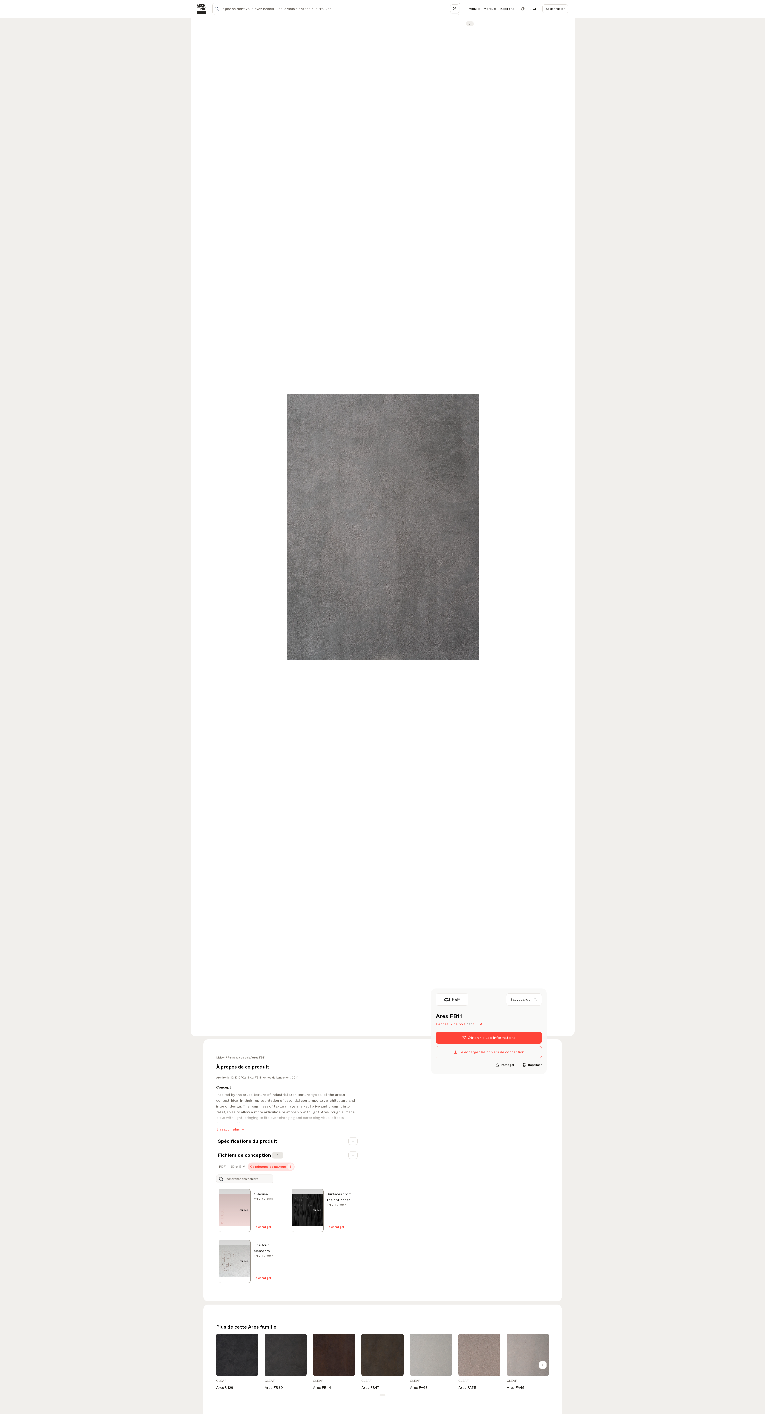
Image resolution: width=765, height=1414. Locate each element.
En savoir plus (228, 1129)
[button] (380, 1395)
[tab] (222, 1167)
